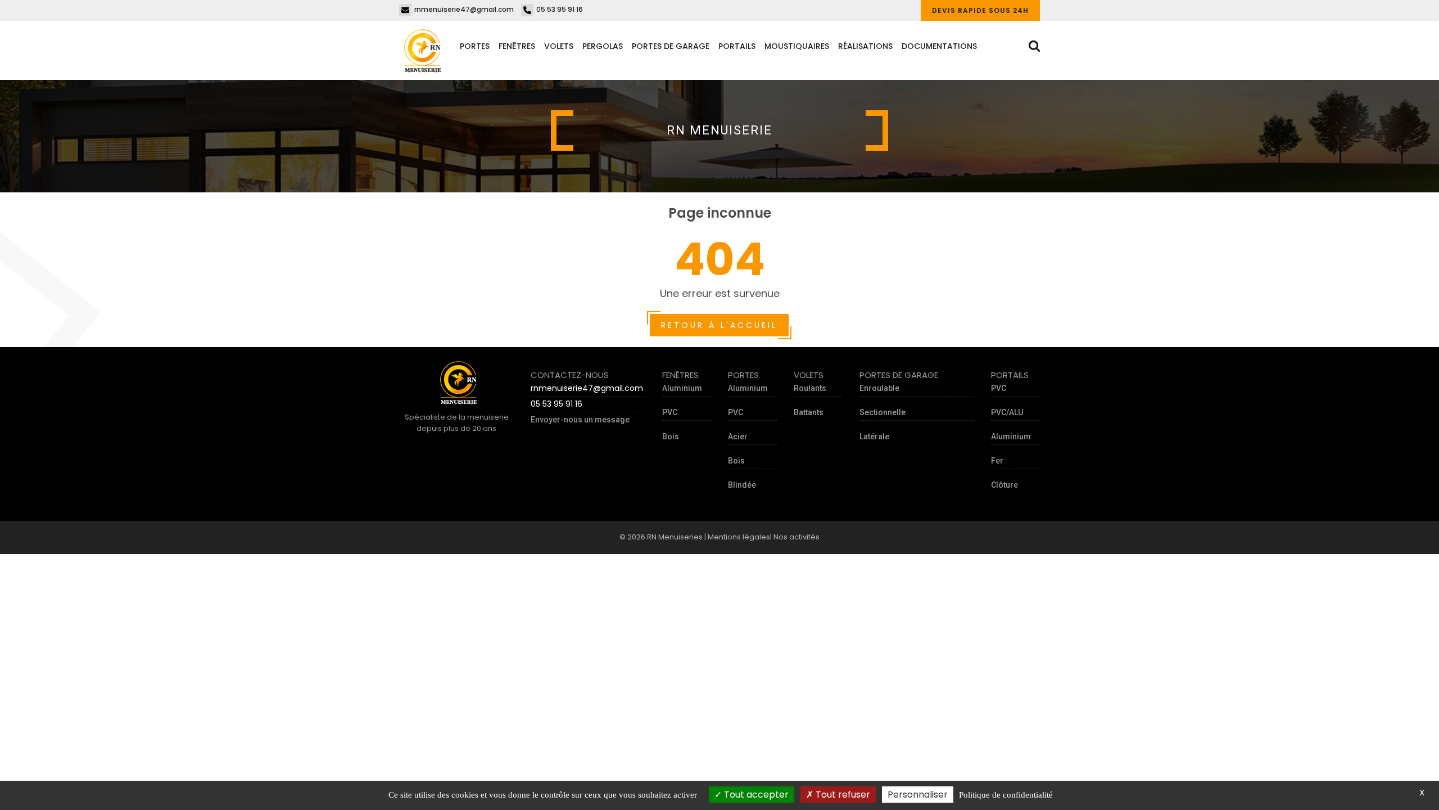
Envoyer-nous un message (580, 419)
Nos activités (796, 537)
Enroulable (879, 388)
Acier (738, 436)
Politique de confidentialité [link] (1006, 794)
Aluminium (682, 388)
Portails (736, 46)
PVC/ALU (1007, 412)
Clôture (1004, 484)
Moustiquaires (796, 46)
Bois (670, 436)
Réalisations (865, 46)
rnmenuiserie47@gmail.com (464, 9)
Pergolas (602, 46)
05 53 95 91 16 (559, 9)
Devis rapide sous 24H (980, 10)
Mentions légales (739, 537)
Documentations (939, 46)
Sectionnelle (882, 412)
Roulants (810, 388)
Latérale (874, 436)
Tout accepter (755, 794)
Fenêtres (517, 46)
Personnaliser (918, 794)
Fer (997, 460)
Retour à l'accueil (719, 325)
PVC (669, 412)
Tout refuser (841, 794)
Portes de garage (670, 46)
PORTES (475, 46)
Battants (808, 412)
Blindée (742, 484)
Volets (558, 46)
